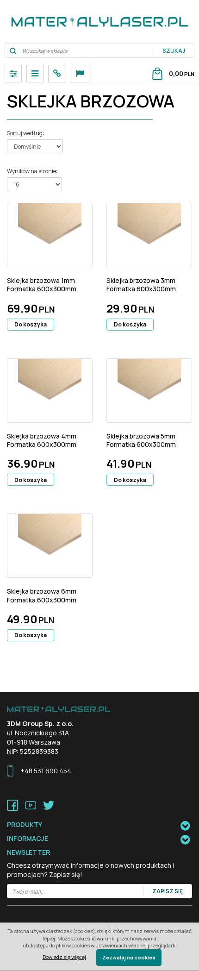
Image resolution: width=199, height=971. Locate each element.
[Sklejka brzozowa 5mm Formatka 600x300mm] (149, 390)
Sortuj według (25, 133)
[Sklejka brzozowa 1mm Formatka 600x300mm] (49, 235)
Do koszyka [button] (30, 324)
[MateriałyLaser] (99, 22)
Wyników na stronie (32, 171)
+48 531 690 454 (45, 770)
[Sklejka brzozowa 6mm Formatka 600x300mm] (49, 545)
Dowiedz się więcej (64, 956)
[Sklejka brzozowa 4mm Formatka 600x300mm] (49, 390)
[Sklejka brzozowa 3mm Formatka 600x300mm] (149, 235)
